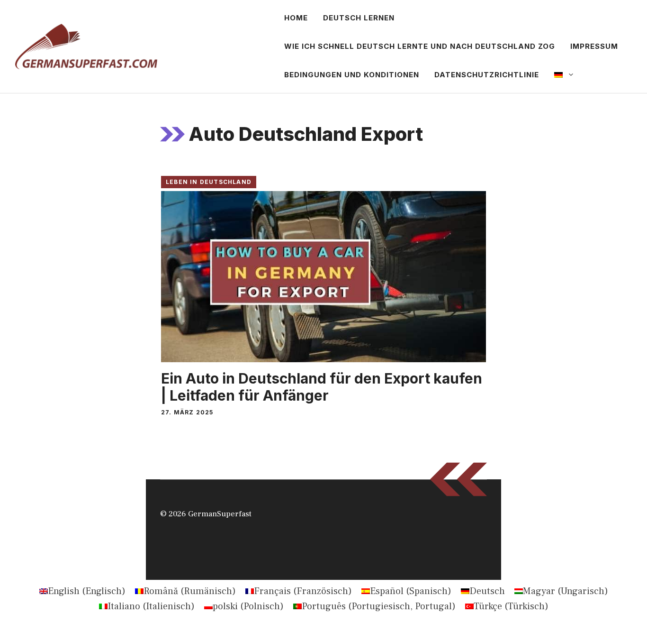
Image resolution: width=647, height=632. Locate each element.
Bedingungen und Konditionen (351, 74)
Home (296, 17)
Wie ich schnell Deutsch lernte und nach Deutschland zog (419, 46)
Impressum (594, 46)
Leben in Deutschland (209, 181)
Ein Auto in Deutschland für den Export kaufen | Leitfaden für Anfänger (321, 387)
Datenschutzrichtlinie (486, 74)
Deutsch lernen (359, 17)
